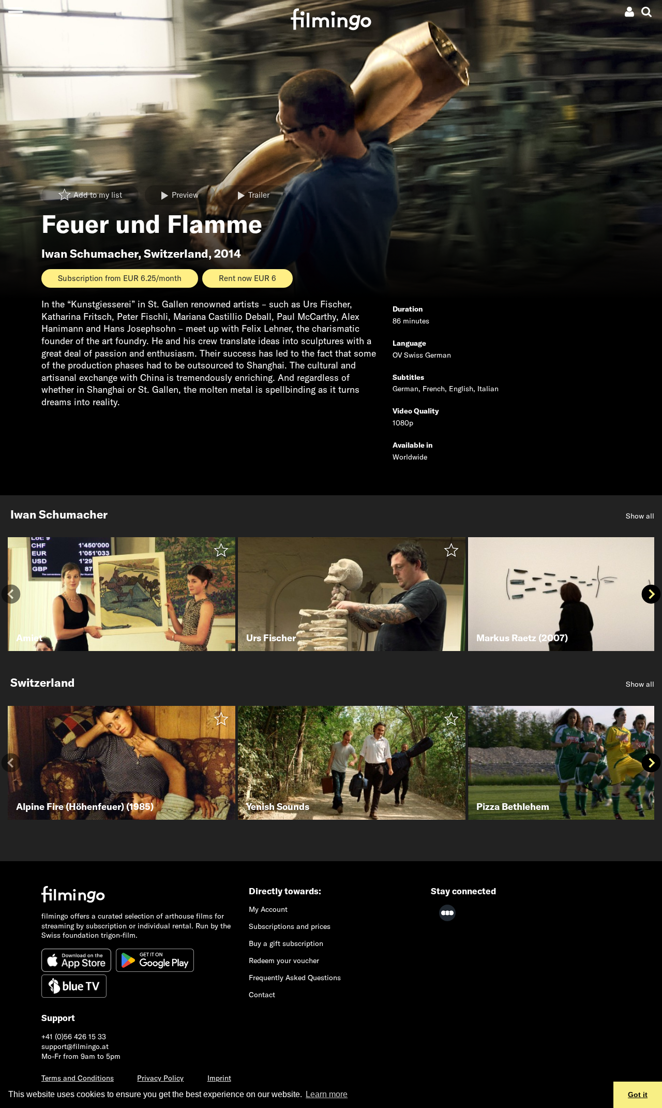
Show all (640, 516)
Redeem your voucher (284, 960)
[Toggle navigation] (15, 11)
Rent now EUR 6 (247, 278)
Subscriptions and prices (289, 926)
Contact (262, 994)
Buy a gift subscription (286, 943)
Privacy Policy (160, 1078)
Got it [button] (638, 1094)
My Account (268, 909)
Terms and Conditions (77, 1078)
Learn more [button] (327, 1094)
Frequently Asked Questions (295, 977)
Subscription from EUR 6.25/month (120, 278)
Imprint (219, 1078)
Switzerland (176, 253)
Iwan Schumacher (89, 253)
